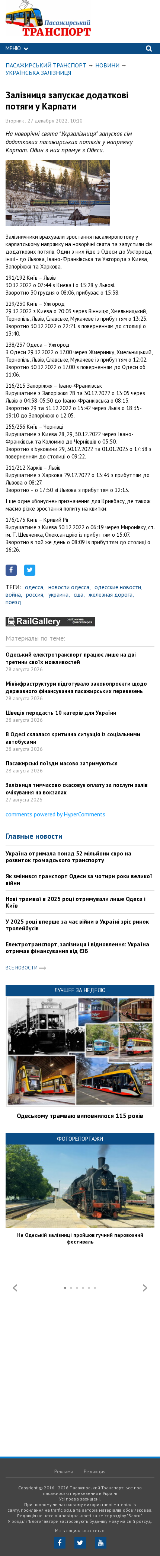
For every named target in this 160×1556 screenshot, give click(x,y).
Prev (15, 1288)
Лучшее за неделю (80, 990)
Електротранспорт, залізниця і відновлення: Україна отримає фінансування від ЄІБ (77, 947)
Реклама (63, 1471)
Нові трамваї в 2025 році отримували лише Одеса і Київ (75, 902)
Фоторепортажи (80, 1138)
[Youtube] (100, 1543)
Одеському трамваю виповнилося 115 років (80, 1116)
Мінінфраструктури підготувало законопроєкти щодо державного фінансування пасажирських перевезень (76, 687)
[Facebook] (59, 1543)
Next (145, 1288)
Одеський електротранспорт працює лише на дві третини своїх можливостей (71, 658)
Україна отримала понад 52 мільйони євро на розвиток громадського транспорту (68, 857)
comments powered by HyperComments (55, 814)
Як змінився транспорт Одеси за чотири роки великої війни (79, 879)
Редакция (95, 1471)
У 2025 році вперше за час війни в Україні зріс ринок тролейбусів (77, 925)
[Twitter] (80, 1543)
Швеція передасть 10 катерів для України (61, 712)
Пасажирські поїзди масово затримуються (62, 763)
